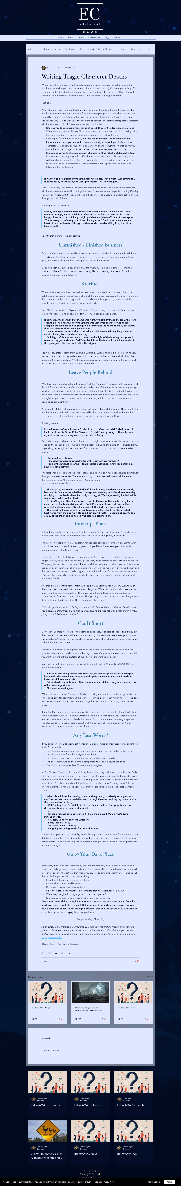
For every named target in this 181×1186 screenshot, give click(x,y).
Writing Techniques (71, 944)
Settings (69, 49)
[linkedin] (88, 32)
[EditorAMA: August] (47, 992)
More (134, 49)
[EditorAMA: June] (133, 992)
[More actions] (138, 67)
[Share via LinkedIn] (55, 953)
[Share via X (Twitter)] (49, 953)
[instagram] (96, 32)
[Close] (177, 1182)
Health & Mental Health (100, 49)
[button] (150, 32)
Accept (169, 1181)
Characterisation (51, 49)
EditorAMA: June (126, 1007)
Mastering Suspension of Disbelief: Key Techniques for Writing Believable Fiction (88, 1009)
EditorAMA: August (41, 1007)
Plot (81, 49)
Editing (122, 49)
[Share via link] (62, 953)
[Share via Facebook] (42, 953)
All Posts (32, 49)
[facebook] (92, 32)
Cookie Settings (154, 1181)
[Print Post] (68, 953)
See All (150, 976)
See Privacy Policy (106, 1181)
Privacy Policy (90, 1170)
